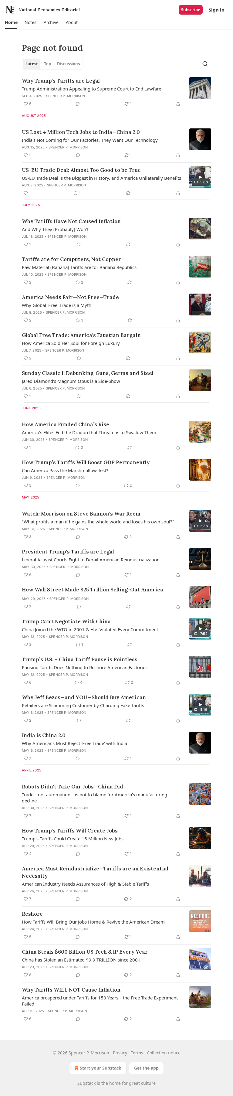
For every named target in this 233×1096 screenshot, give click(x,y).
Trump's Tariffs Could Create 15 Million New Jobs (72, 839)
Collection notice (164, 1053)
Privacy (120, 1053)
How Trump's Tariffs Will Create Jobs (70, 830)
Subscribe (190, 9)
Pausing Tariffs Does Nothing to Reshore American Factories (84, 667)
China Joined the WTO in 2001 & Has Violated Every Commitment (90, 629)
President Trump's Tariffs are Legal (68, 551)
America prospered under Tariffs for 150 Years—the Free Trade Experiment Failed (100, 1001)
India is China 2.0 (44, 735)
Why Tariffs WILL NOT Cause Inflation (71, 989)
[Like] (26, 193)
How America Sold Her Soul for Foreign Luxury (71, 343)
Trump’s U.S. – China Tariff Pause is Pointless (79, 659)
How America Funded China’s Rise (65, 424)
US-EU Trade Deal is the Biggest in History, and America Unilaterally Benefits (101, 178)
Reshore (32, 913)
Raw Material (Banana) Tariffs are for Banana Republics (79, 267)
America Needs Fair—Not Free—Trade (70, 297)
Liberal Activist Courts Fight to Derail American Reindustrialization (91, 560)
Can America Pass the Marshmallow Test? (65, 470)
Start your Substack (100, 1068)
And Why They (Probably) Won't (55, 229)
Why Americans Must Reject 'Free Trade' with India (74, 743)
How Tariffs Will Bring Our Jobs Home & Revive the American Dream (93, 922)
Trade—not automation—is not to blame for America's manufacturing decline (94, 797)
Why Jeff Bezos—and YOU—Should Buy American (84, 697)
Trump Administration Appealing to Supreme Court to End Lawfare (91, 89)
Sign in (217, 10)
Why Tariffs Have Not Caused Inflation (71, 221)
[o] (200, 177)
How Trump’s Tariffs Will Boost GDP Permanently (86, 462)
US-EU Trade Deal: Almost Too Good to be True (81, 170)
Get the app (146, 1068)
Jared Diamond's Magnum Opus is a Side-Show (71, 381)
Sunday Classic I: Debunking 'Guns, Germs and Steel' (88, 373)
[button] (11, 22)
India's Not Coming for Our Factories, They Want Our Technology (90, 140)
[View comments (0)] (78, 103)
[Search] (205, 64)
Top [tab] (47, 63)
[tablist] (52, 64)
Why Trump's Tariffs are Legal (61, 80)
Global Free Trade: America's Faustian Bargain (81, 335)
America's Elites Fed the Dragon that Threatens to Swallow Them (89, 432)
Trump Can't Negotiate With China (66, 621)
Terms (137, 1053)
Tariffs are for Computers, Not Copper (71, 259)
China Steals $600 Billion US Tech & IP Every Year (85, 951)
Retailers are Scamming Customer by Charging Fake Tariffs (83, 705)
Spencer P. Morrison (65, 96)
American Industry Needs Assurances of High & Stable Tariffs (85, 884)
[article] (116, 92)
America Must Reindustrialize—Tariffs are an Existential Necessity (95, 872)
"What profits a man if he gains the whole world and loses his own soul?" (98, 522)
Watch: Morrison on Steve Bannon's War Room (81, 513)
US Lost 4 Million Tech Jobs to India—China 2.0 (81, 132)
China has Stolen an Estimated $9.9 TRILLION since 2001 (81, 960)
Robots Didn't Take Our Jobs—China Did (72, 786)
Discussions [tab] (68, 63)
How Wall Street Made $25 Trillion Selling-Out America (92, 589)
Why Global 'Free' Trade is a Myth (56, 305)
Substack (86, 1083)
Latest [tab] (31, 63)
